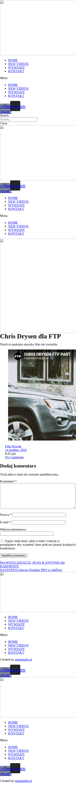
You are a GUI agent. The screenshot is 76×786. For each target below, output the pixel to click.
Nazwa (6, 514)
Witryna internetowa (13, 529)
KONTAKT (16, 71)
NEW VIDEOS (18, 64)
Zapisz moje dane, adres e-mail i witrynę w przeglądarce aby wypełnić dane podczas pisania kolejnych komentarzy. (37, 544)
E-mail (5, 522)
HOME (13, 60)
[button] (38, 78)
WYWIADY (16, 67)
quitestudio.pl (23, 659)
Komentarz (8, 481)
